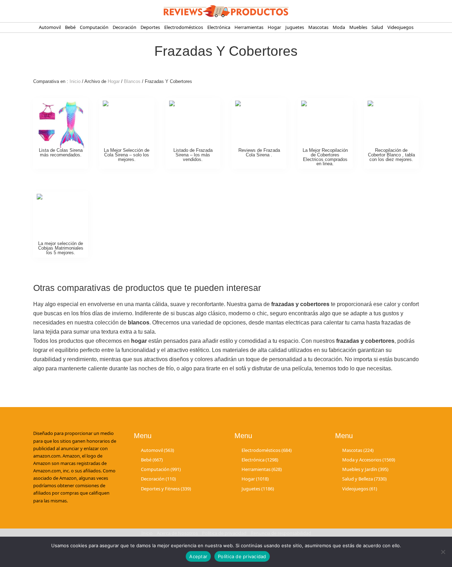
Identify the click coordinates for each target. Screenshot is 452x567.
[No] (443, 551)
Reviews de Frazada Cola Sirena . (259, 152)
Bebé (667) (152, 459)
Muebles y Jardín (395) (365, 469)
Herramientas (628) (262, 469)
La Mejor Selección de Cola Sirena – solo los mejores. (126, 155)
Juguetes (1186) (258, 488)
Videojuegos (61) (359, 488)
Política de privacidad (242, 556)
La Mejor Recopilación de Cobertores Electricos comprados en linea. (325, 157)
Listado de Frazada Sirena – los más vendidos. (193, 155)
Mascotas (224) (358, 450)
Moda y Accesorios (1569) (368, 459)
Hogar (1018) (255, 479)
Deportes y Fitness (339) (166, 488)
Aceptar (198, 556)
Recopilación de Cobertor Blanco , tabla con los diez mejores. (391, 155)
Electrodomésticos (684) (267, 450)
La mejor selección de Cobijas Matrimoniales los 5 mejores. (60, 248)
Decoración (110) (158, 479)
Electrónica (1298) (260, 459)
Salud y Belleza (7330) (364, 479)
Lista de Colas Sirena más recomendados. (61, 152)
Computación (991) (161, 469)
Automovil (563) (157, 450)
